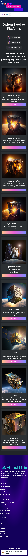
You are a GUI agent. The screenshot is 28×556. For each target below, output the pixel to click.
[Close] (25, 552)
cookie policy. (8, 553)
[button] (10, 14)
